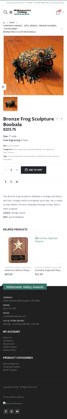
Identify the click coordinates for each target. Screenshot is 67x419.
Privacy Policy (9, 350)
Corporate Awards (34, 149)
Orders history (10, 346)
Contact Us (8, 340)
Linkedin (17, 411)
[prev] (57, 119)
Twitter (11, 181)
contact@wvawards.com (14, 316)
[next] (62, 119)
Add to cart (35, 170)
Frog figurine (41, 156)
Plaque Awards (27, 267)
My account (8, 343)
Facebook (5, 181)
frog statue (7, 159)
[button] (5, 12)
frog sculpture (53, 156)
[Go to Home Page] (4, 22)
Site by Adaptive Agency (13, 397)
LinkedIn (16, 181)
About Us (7, 337)
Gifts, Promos (8, 152)
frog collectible (29, 156)
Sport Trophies (10, 369)
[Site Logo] (22, 12)
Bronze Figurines (19, 149)
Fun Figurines (47, 149)
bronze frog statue (15, 156)
